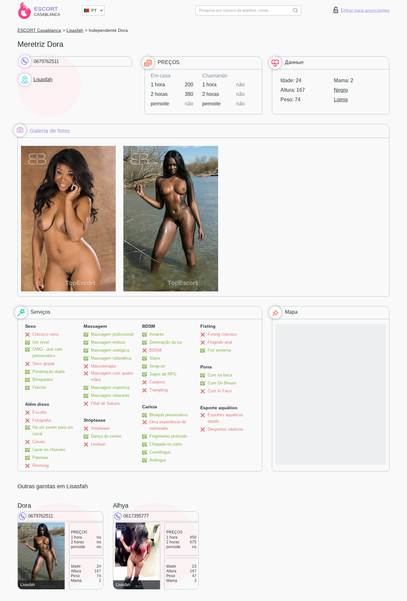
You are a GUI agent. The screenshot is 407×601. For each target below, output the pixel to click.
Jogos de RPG (162, 374)
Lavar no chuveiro (48, 449)
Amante (156, 334)
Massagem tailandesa (111, 358)
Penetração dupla (48, 371)
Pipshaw (40, 457)
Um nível (40, 342)
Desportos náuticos (225, 429)
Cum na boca (220, 375)
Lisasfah (74, 30)
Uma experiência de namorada (167, 425)
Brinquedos (42, 379)
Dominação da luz (166, 342)
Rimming (40, 465)
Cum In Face (219, 391)
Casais (38, 441)
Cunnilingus (160, 452)
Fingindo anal (220, 342)
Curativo (157, 382)
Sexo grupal (43, 363)
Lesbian (98, 444)
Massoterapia (103, 366)
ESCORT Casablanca (39, 30)
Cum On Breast (222, 383)
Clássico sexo (45, 334)
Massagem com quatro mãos (112, 376)
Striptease (100, 428)
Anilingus (157, 460)
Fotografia (41, 420)
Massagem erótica (108, 342)
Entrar (365, 10)
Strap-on (157, 366)
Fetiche (39, 387)
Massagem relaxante (110, 395)
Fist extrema (219, 350)
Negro (341, 90)
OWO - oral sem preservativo (47, 352)
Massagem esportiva (110, 387)
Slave (154, 358)
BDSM (155, 350)
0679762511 (46, 61)
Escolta (39, 412)
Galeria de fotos (50, 131)
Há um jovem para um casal (52, 430)
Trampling (158, 390)
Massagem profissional (112, 334)
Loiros (341, 99)
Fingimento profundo (168, 436)
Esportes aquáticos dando (225, 418)
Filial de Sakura (105, 403)
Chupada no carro (165, 444)
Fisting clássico (222, 334)
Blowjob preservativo (168, 414)
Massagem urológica (110, 350)
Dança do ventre (106, 436)
